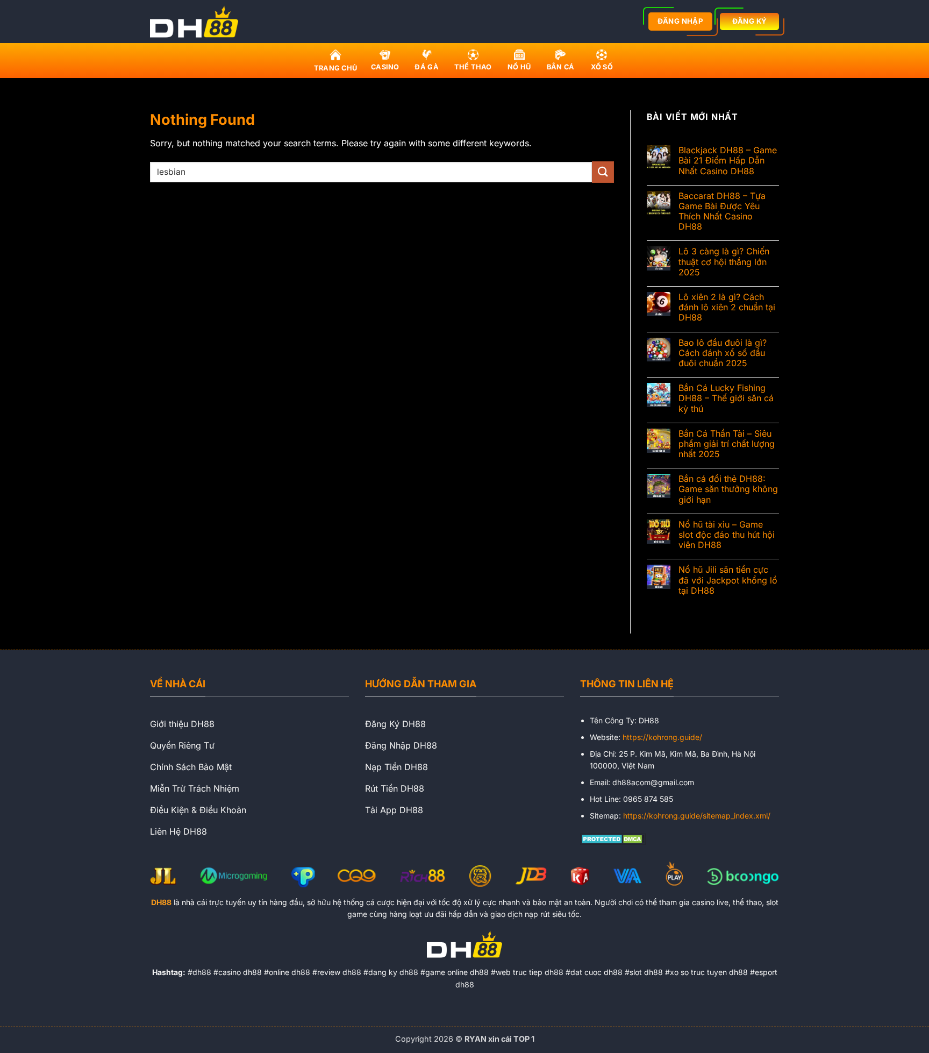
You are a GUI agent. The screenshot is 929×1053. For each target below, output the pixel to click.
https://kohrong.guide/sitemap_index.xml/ (696, 815)
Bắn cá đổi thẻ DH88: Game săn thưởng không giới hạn (728, 489)
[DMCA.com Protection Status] (613, 838)
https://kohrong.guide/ (662, 737)
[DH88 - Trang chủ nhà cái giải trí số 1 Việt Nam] (197, 21)
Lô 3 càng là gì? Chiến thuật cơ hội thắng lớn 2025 (723, 261)
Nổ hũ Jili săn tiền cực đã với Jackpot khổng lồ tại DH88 (727, 580)
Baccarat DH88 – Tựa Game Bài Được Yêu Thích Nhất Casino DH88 (722, 211)
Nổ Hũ (519, 67)
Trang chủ (335, 68)
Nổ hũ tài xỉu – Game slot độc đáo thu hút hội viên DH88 (726, 535)
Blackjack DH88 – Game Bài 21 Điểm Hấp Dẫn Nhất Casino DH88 (727, 160)
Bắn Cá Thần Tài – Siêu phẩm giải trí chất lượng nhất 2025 (726, 444)
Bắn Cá (561, 67)
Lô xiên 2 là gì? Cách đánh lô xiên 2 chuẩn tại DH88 (726, 307)
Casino (385, 67)
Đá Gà (426, 67)
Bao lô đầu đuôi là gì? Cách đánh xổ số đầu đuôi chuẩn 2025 (722, 353)
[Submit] (602, 171)
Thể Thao (473, 67)
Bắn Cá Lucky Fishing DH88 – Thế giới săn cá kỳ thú (726, 398)
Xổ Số (602, 67)
